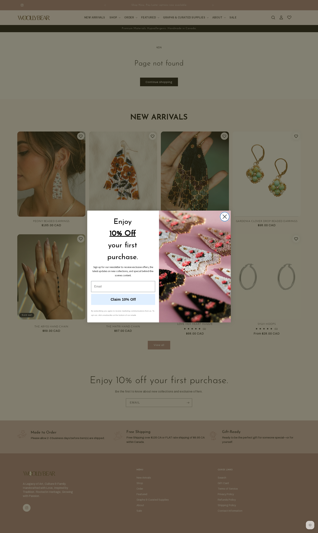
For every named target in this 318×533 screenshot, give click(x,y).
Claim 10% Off (123, 299)
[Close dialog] (224, 216)
